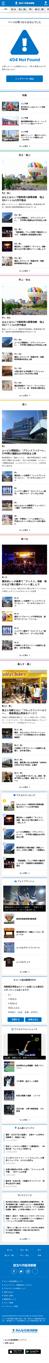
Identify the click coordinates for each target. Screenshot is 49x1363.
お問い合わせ (8, 1292)
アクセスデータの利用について (15, 1288)
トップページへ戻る (24, 78)
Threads (35, 1271)
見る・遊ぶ (23, 9)
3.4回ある (12, 1003)
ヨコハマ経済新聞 (24, 3)
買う (30, 9)
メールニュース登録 (11, 1306)
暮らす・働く (40, 9)
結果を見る (33, 1019)
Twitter (21, 1271)
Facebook (14, 1271)
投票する (16, 1019)
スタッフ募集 (8, 1303)
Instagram (28, 1271)
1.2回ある (12, 999)
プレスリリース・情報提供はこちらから (18, 1285)
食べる (13, 9)
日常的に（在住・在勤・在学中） (23, 1012)
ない (10, 994)
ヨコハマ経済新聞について (13, 1281)
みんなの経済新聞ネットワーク (24, 1331)
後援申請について (10, 1299)
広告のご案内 (8, 1296)
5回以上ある (14, 1008)
